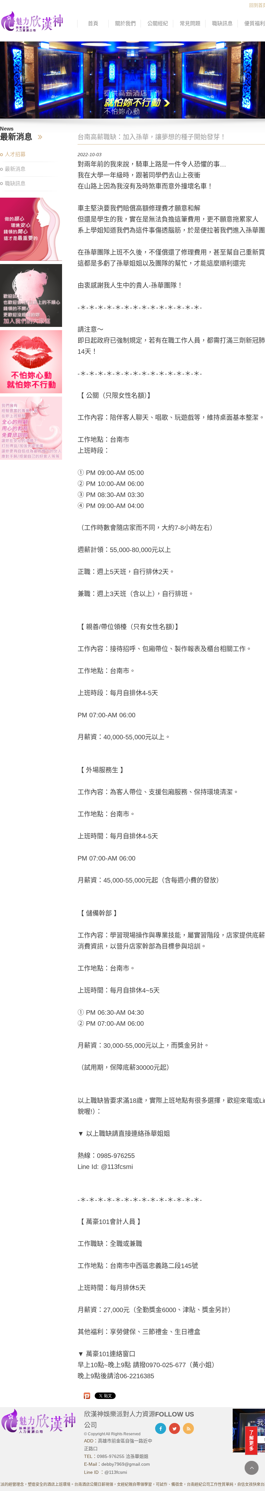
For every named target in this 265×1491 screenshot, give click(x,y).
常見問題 (190, 23)
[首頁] (32, 20)
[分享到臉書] (160, 1428)
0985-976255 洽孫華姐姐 (122, 1456)
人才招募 (15, 154)
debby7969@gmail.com (125, 1464)
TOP (252, 1468)
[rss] (188, 1428)
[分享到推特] (174, 1428)
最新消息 (15, 169)
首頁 (93, 23)
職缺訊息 (222, 23)
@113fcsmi (115, 1472)
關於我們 (125, 23)
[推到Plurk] (87, 1396)
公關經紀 (157, 23)
